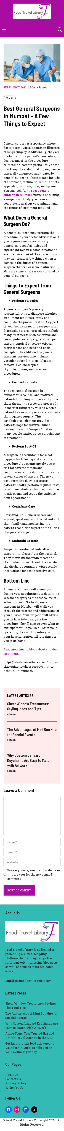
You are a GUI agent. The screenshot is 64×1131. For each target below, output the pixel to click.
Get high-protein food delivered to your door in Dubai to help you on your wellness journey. (29, 1047)
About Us (11, 1075)
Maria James (38, 87)
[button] (60, 29)
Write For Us (14, 1087)
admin (11, 714)
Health (9, 98)
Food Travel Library (19, 949)
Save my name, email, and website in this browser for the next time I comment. (33, 874)
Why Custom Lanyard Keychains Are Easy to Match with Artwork (29, 760)
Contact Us (13, 1079)
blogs (33, 649)
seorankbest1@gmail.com (33, 981)
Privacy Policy (16, 1083)
